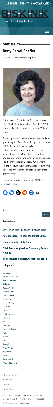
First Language (8, 314)
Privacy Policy (15, 398)
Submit (24, 3)
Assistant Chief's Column (12, 276)
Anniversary (7, 273)
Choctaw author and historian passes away (24, 229)
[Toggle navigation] (47, 31)
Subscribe (11, 3)
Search (5, 210)
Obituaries (11, 44)
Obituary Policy (7, 380)
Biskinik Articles (8, 288)
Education (6, 307)
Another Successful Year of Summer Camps (24, 235)
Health (5, 322)
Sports (5, 355)
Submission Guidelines (10, 375)
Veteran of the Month (10, 363)
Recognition (7, 351)
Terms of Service (33, 398)
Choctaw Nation (41, 3)
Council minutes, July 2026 (17, 242)
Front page (6, 318)
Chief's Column (8, 295)
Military (5, 337)
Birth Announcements (10, 280)
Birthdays (6, 284)
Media (5, 333)
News (5, 340)
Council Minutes (8, 303)
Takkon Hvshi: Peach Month (18, 21)
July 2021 (32, 57)
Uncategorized (8, 359)
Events (5, 310)
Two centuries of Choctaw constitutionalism (25, 258)
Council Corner (8, 299)
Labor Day (6, 325)
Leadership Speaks (9, 329)
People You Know (9, 348)
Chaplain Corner (8, 291)
